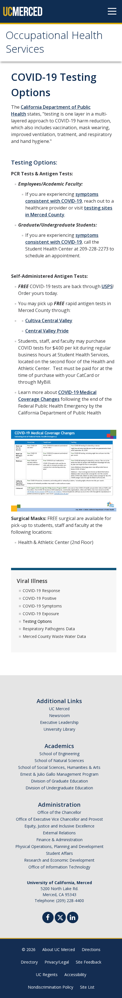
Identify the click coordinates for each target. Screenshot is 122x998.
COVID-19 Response (41, 590)
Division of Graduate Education (59, 781)
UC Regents (47, 974)
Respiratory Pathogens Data (49, 628)
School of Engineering (59, 753)
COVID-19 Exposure (41, 613)
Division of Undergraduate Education (59, 787)
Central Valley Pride (47, 331)
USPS (107, 286)
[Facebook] (47, 918)
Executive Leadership (59, 722)
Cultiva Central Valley (48, 320)
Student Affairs (59, 853)
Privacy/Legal (57, 962)
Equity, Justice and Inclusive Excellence (59, 826)
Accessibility (75, 974)
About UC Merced (58, 949)
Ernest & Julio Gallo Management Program (59, 774)
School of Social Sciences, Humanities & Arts (59, 767)
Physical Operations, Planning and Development (59, 846)
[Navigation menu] (112, 11)
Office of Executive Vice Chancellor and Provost (59, 819)
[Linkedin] (72, 918)
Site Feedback (88, 962)
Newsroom (59, 715)
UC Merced (59, 708)
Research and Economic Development (59, 860)
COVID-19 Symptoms (42, 606)
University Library (59, 729)
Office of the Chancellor (59, 812)
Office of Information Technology (59, 867)
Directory (29, 962)
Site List (87, 987)
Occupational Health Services (54, 43)
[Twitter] (60, 916)
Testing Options (37, 621)
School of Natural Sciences (59, 760)
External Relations (59, 832)
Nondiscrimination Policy (50, 987)
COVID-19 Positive (39, 598)
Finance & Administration (59, 839)
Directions (91, 949)
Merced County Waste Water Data (54, 636)
